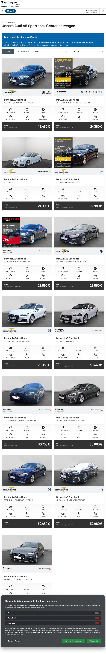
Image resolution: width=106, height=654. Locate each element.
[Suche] (102, 11)
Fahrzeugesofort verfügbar (91, 11)
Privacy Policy (14, 641)
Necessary (12, 613)
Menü (12, 11)
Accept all (94, 641)
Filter (9, 51)
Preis (10, 126)
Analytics (11, 623)
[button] (51, 51)
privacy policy (20, 634)
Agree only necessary (74, 641)
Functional (12, 618)
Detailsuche (25, 51)
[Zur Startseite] (3, 11)
